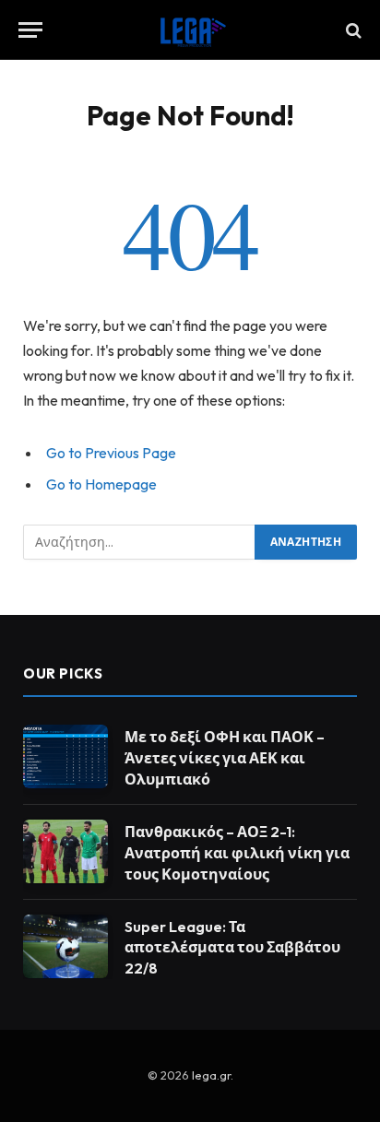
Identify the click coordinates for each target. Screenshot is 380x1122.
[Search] (352, 30)
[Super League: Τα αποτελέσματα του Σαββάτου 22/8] (65, 946)
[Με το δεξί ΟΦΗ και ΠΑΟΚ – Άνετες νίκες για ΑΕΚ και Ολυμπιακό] (65, 756)
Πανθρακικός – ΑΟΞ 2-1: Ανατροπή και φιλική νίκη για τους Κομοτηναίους (237, 852)
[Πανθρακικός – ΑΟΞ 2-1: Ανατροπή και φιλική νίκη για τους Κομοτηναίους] (65, 851)
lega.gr (211, 1075)
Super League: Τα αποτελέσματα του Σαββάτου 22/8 (232, 947)
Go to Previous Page (111, 452)
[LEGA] (190, 30)
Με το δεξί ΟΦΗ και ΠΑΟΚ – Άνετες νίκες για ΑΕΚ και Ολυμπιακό (225, 757)
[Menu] (30, 30)
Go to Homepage (101, 484)
